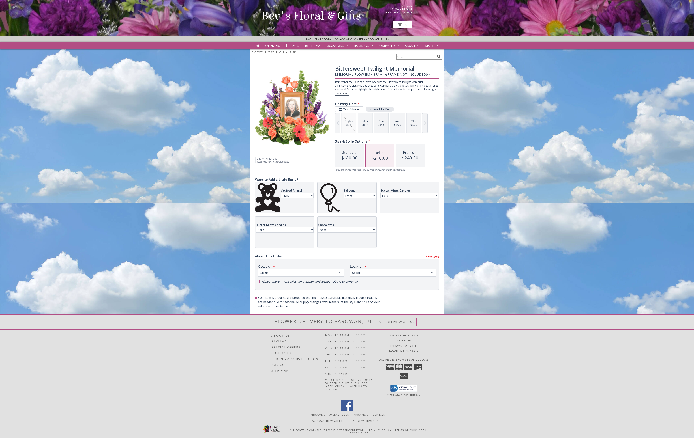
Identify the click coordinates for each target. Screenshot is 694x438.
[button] (402, 24)
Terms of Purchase (409, 430)
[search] (439, 57)
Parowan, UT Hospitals (368, 414)
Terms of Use (358, 432)
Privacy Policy (380, 430)
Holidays (361, 46)
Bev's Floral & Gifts (311, 16)
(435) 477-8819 (403, 12)
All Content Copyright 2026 (311, 430)
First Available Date (380, 109)
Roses (294, 46)
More (429, 46)
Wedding (272, 46)
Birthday (313, 46)
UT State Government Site (364, 421)
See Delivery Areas (396, 322)
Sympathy (387, 46)
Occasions (335, 46)
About (410, 46)
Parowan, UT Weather (327, 421)
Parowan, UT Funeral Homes (329, 414)
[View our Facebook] (347, 410)
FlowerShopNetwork (349, 430)
